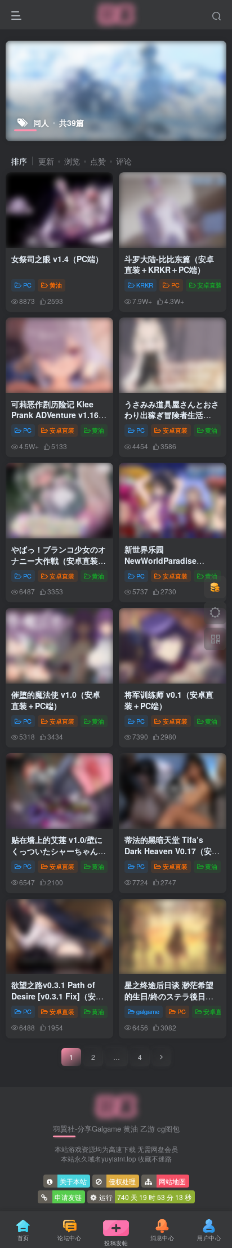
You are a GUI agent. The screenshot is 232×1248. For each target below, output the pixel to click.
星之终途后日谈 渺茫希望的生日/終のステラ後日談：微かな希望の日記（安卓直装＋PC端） (171, 1001)
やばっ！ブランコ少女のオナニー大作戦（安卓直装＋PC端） (58, 560)
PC (27, 284)
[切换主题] (215, 613)
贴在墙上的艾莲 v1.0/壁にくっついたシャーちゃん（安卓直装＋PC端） (56, 850)
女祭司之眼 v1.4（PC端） (57, 258)
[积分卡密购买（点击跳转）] (215, 587)
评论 (124, 161)
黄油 (56, 284)
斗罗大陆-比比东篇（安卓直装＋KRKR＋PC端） (169, 264)
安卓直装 (209, 284)
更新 (46, 161)
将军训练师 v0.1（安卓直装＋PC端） (168, 700)
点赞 (98, 161)
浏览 (72, 161)
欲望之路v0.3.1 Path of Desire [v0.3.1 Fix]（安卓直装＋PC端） (57, 995)
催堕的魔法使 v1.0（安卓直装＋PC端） (55, 700)
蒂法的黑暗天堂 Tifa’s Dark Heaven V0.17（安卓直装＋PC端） (172, 850)
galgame (147, 1011)
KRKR (144, 284)
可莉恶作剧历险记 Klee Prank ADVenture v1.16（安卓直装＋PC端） (55, 415)
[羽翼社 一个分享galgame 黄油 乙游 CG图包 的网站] (116, 1106)
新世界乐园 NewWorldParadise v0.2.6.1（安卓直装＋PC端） (168, 565)
